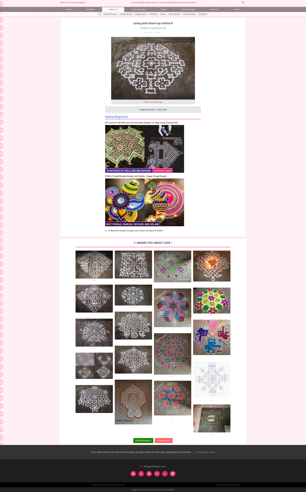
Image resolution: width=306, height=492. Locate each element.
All (100, 14)
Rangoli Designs (139, 9)
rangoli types (140, 14)
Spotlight (90, 9)
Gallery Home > (164, 440)
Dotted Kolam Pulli (158, 28)
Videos (237, 9)
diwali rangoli (174, 14)
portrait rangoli (189, 14)
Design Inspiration (233, 485)
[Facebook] (133, 474)
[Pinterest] (149, 474)
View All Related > (143, 440)
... (94, 280)
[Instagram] (157, 474)
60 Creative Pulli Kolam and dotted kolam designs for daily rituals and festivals (141, 122)
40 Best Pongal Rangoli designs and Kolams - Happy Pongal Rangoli (136, 176)
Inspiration (214, 9)
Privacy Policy (221, 485)
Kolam (163, 9)
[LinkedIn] (173, 474)
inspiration (203, 14)
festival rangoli (126, 14)
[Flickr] (165, 474)
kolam (163, 14)
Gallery (112, 9)
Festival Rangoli (188, 9)
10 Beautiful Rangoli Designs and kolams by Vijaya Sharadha (135, 230)
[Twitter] (141, 474)
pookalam (153, 14)
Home (68, 9)
